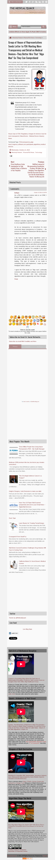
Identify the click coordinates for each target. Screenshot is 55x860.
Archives (40, 347)
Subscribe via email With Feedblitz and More (22, 341)
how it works (26, 401)
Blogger (45, 856)
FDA (20, 142)
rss (36, 2)
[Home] (10, 37)
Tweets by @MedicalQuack (17, 618)
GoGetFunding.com (35, 401)
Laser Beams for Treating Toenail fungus (31, 523)
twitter (26, 2)
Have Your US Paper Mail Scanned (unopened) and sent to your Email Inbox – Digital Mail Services (32, 505)
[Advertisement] (31, 19)
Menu (14, 26)
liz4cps (16, 193)
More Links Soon (16, 1)
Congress (14, 144)
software (20, 144)
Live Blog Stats (27, 629)
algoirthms (37, 144)
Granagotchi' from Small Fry (17, 536)
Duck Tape (12, 518)
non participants (29, 144)
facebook (29, 2)
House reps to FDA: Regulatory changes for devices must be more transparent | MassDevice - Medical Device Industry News (27, 136)
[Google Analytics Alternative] (27, 859)
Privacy (15, 346)
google (33, 2)
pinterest (46, 2)
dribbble (43, 2)
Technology (38, 152)
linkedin (39, 2)
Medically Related (17, 152)
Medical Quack (12, 856)
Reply (16, 279)
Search (43, 26)
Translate (27, 347)
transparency (26, 142)
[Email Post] (10, 156)
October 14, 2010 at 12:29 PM (40, 192)
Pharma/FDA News (29, 152)
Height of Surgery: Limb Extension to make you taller (25, 491)
